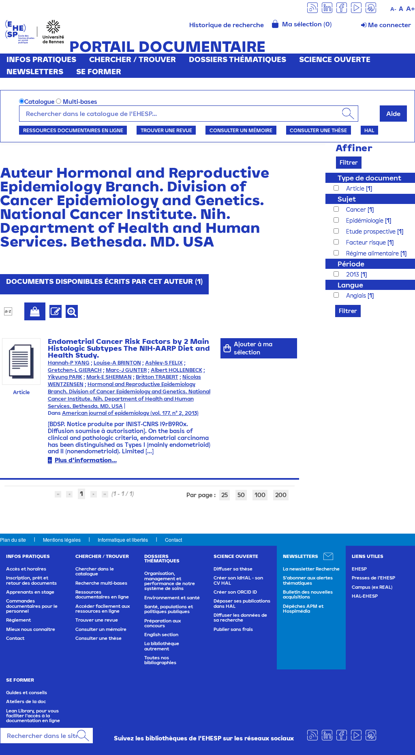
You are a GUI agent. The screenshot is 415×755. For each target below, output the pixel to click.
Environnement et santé (172, 597)
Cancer (357, 209)
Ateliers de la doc (26, 701)
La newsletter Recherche (311, 568)
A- (393, 9)
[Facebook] (341, 7)
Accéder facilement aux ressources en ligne (102, 608)
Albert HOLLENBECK (176, 370)
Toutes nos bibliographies (160, 660)
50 (241, 494)
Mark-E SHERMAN (109, 377)
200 (281, 494)
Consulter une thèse (318, 130)
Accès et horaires (26, 568)
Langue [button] (350, 285)
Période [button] (351, 264)
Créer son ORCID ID (235, 592)
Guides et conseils (26, 692)
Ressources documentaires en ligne (73, 130)
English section (161, 634)
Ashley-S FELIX (164, 363)
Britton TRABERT (157, 377)
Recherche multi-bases (101, 583)
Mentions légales (62, 539)
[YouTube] (356, 7)
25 (224, 494)
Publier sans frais (233, 629)
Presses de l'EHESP (373, 577)
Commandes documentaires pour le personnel (32, 605)
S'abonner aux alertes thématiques (308, 580)
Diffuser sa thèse (233, 568)
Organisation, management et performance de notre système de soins (169, 581)
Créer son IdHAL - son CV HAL (238, 580)
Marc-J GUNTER (126, 370)
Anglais (357, 295)
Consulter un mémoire (241, 130)
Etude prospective (371, 231)
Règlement (18, 620)
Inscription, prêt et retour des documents (31, 580)
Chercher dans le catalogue (94, 571)
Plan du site (13, 539)
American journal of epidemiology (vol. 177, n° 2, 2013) (130, 413)
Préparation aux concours (162, 623)
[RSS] (312, 7)
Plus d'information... (86, 460)
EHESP (359, 568)
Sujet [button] (347, 199)
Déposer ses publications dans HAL (242, 603)
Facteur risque (366, 242)
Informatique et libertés (123, 539)
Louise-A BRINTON (117, 363)
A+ (410, 8)
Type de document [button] (369, 178)
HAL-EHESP (365, 596)
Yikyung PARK (65, 377)
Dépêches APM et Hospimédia (303, 608)
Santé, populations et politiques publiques (168, 609)
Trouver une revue (166, 130)
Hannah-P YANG (69, 363)
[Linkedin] (327, 7)
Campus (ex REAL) (372, 587)
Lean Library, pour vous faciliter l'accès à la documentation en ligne (33, 715)
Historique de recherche (226, 24)
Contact (173, 539)
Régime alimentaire (373, 253)
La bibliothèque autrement (161, 646)
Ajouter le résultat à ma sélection (34, 311)
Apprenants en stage (30, 592)
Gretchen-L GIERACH (75, 370)
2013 (353, 274)
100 (260, 494)
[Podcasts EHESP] (371, 7)
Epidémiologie (365, 220)
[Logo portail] (34, 31)
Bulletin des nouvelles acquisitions (308, 594)
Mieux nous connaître (30, 629)
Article (356, 188)
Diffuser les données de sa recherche (240, 617)
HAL (369, 130)
